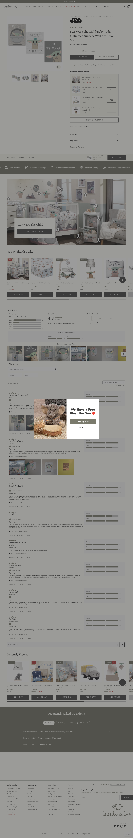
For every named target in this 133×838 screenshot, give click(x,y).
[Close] (97, 401)
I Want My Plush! (83, 422)
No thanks (82, 428)
